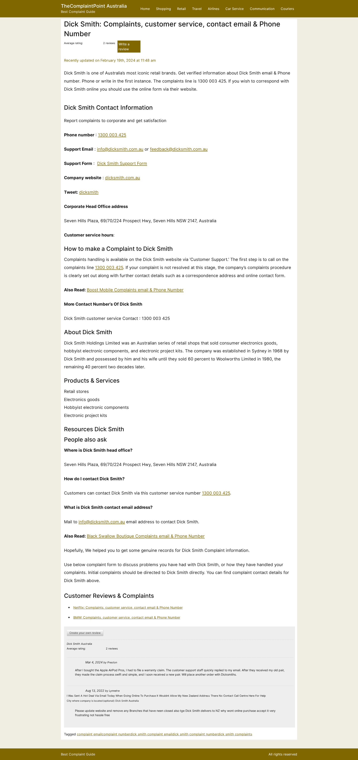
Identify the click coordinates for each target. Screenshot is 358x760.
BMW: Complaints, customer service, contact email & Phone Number (126, 617)
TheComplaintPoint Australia (94, 6)
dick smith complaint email (151, 734)
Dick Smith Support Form (122, 163)
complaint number (116, 734)
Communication (262, 9)
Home (145, 9)
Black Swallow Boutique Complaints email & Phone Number (146, 536)
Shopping (163, 9)
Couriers (287, 9)
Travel (197, 9)
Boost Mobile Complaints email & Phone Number (135, 289)
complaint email (89, 734)
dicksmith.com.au (122, 177)
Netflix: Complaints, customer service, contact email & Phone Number (128, 607)
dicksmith (88, 192)
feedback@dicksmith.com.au (179, 149)
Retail (181, 9)
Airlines (213, 9)
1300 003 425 (112, 134)
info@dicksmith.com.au (120, 149)
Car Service (234, 9)
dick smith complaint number (195, 734)
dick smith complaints (235, 734)
